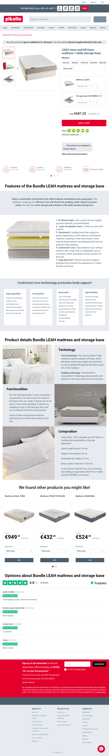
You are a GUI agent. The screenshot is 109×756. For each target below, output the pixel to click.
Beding (84, 736)
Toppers (85, 726)
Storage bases (87, 716)
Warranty (35, 741)
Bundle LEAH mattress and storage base (17, 35)
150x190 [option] (102, 63)
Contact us (61, 712)
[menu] (54, 28)
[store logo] (13, 18)
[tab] (84, 154)
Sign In (93, 2)
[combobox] (60, 19)
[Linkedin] (65, 701)
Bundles (85, 739)
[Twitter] (49, 701)
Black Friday (86, 742)
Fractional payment (64, 725)
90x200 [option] (75, 63)
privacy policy (80, 669)
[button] (102, 2)
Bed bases (86, 719)
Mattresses (86, 712)
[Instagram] (59, 701)
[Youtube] (54, 701)
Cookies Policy (37, 725)
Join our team (37, 738)
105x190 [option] (84, 63)
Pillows (85, 722)
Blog (84, 2)
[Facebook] (44, 701)
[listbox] (85, 65)
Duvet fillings (87, 732)
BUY (85, 8)
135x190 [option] (93, 63)
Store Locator (62, 722)
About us (35, 712)
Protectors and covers (90, 729)
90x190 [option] (66, 63)
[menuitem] (5, 28)
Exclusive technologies (40, 734)
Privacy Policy (37, 722)
